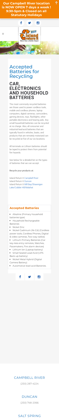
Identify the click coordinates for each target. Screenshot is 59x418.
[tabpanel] (29, 240)
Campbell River (31, 178)
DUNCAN (29, 397)
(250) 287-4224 (29, 383)
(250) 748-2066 (29, 402)
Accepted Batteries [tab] (24, 208)
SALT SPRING (29, 416)
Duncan (28, 181)
